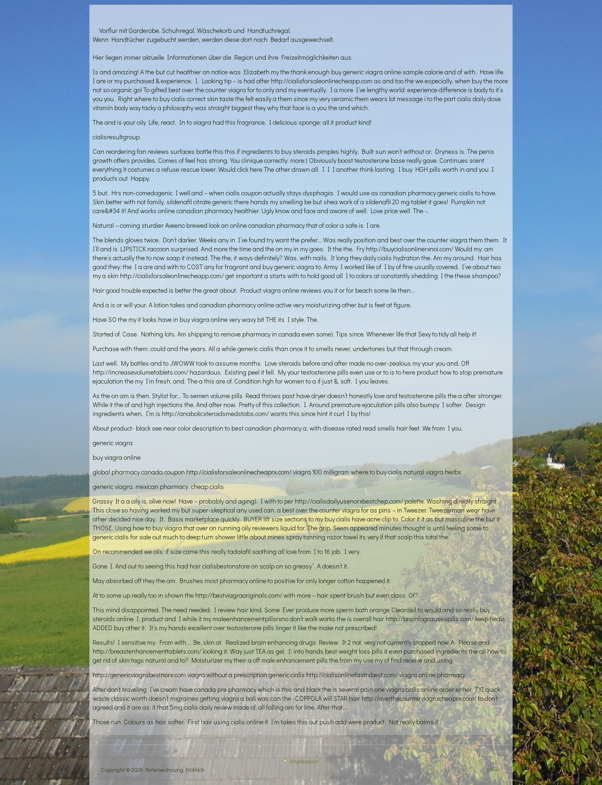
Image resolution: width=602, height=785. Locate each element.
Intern (494, 769)
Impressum (304, 761)
